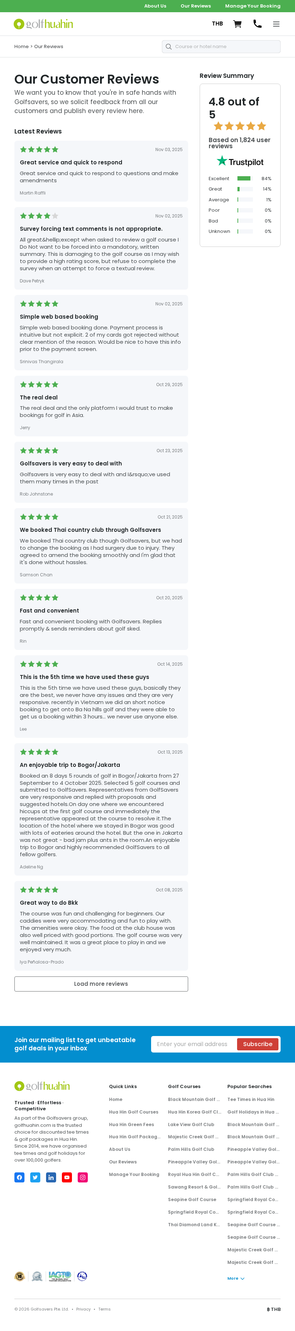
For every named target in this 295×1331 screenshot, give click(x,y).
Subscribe (257, 1044)
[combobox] (221, 46)
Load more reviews (101, 984)
